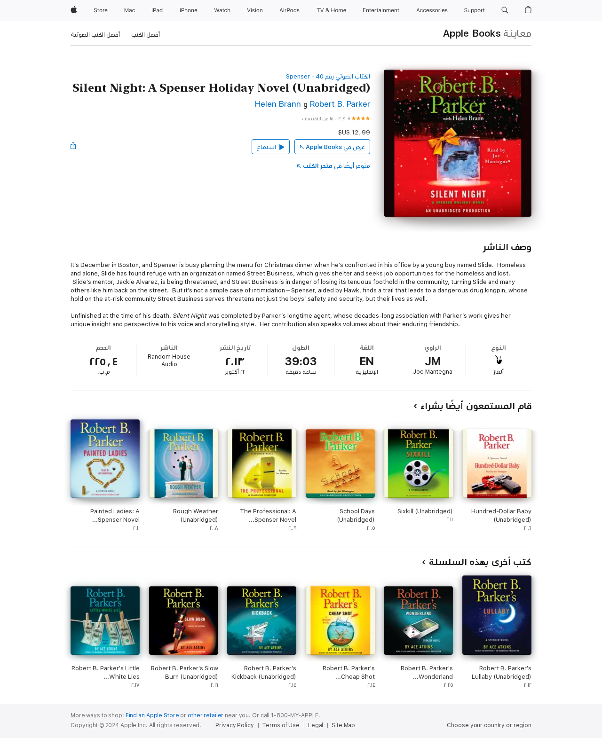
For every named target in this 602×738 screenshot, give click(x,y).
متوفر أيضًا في (336, 166)
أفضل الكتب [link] (145, 34)
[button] (505, 10)
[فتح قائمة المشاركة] (73, 146)
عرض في (335, 147)
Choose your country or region (489, 725)
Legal (315, 725)
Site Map (343, 725)
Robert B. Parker (340, 104)
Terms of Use (281, 725)
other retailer (205, 715)
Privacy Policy (234, 725)
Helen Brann (278, 104)
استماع (266, 147)
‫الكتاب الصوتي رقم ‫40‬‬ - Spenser (328, 76)
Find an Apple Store (152, 715)
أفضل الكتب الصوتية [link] (95, 34)
